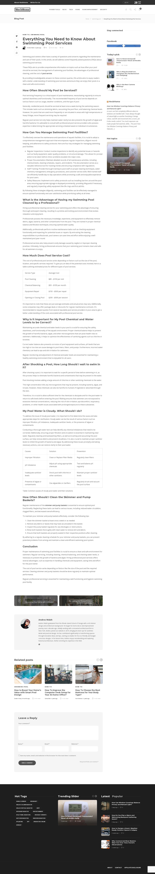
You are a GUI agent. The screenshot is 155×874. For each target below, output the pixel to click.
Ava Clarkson (79, 698)
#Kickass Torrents (40, 815)
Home (77, 9)
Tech (71, 9)
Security (103, 9)
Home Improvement (90, 9)
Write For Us (35, 2)
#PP (28, 821)
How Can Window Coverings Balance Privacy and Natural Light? (123, 107)
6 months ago (26, 698)
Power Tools (54, 9)
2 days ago (115, 807)
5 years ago (113, 170)
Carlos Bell (48, 698)
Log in (126, 2)
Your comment (24, 723)
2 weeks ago (115, 833)
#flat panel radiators (23, 815)
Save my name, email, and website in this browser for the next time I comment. (48, 755)
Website (74, 744)
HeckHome (114, 101)
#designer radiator (22, 811)
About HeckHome (21, 2)
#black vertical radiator (24, 808)
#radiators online (39, 821)
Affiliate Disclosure (132, 867)
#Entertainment (38, 811)
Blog (65, 9)
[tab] (105, 796)
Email (47, 744)
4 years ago (54, 698)
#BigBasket (33, 801)
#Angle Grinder (21, 801)
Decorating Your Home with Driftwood (39, 602)
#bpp (38, 808)
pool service (47, 73)
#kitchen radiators (22, 818)
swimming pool (96, 19)
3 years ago (38, 47)
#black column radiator (24, 804)
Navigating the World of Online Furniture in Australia (80, 602)
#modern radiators (39, 818)
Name (20, 744)
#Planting (19, 821)
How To (26, 34)
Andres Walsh (31, 47)
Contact (118, 867)
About (109, 867)
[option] (28, 681)
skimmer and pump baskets (56, 505)
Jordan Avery (18, 698)
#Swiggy (18, 825)
